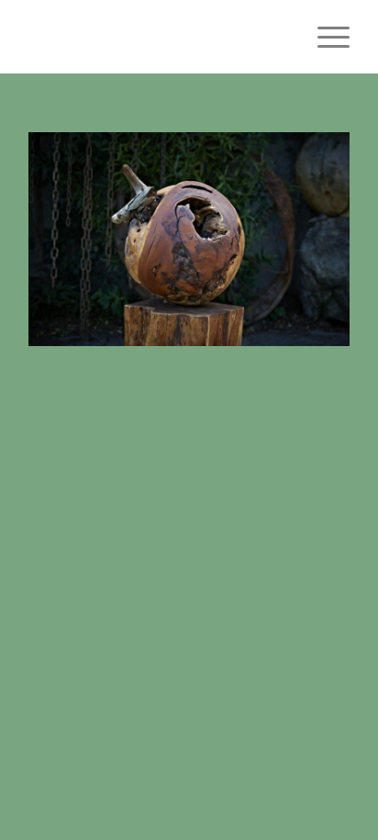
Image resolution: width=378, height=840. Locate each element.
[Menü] (324, 36)
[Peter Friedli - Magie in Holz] (156, 36)
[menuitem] (324, 36)
